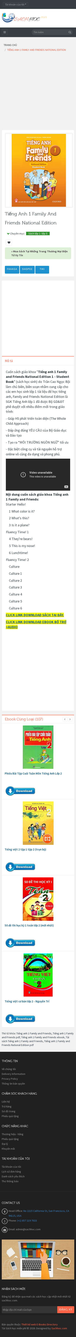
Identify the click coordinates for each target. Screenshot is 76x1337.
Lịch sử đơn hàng (11, 1171)
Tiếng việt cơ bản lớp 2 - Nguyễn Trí (27, 1001)
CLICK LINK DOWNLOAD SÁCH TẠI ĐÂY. (35, 615)
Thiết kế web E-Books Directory (39, 1324)
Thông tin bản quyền (13, 1083)
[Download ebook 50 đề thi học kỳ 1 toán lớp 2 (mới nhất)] (38, 899)
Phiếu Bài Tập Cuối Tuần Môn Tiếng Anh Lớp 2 (33, 773)
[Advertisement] (38, 92)
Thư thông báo (10, 1181)
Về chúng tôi (9, 1069)
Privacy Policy (10, 1078)
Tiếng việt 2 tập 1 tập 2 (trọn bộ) (25, 849)
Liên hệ (6, 1101)
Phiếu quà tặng (10, 1116)
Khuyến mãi (8, 1148)
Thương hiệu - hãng (12, 1134)
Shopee (27, 269)
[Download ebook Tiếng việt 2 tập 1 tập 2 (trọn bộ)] (38, 823)
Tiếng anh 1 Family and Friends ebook (43, 1037)
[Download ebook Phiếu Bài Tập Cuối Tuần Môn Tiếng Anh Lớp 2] (38, 747)
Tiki (42, 269)
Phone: (13, 1220)
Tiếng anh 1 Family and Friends (33, 1033)
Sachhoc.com (59, 1328)
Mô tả (9, 361)
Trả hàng (6, 1106)
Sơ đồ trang (8, 1111)
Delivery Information (13, 1074)
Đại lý (5, 1144)
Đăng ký (65, 1309)
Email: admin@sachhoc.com (25, 1229)
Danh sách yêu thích (13, 1176)
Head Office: (16, 1211)
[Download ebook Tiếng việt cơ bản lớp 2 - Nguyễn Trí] (38, 975)
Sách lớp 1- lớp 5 (38, 233)
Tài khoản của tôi (11, 1166)
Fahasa (12, 269)
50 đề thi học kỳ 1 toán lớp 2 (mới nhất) (29, 925)
